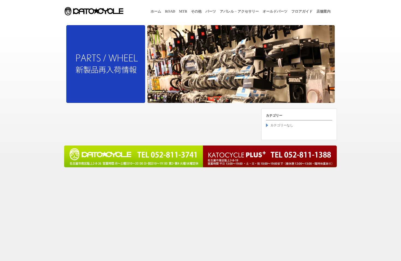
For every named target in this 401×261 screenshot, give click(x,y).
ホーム (156, 11)
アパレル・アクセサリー (239, 11)
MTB (183, 11)
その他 (196, 11)
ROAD (170, 11)
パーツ (210, 11)
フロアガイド (302, 11)
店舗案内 (323, 11)
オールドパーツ (275, 11)
